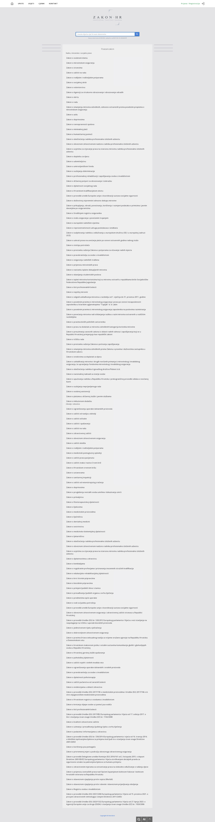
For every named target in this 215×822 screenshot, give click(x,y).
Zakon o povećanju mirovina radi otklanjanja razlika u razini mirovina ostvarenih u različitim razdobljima (105, 315)
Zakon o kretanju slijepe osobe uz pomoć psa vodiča (89, 704)
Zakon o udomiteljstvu (76, 161)
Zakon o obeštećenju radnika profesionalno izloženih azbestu (93, 139)
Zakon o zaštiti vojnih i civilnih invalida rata (84, 662)
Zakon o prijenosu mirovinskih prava (82, 265)
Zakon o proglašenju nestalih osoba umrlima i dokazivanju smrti (93, 492)
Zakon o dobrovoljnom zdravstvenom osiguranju (87, 632)
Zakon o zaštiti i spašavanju (78, 423)
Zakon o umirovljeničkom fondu (80, 166)
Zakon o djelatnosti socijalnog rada (81, 186)
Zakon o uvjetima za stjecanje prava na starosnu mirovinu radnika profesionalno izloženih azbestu (105, 150)
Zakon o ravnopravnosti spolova (80, 124)
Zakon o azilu (72, 114)
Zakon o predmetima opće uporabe (81, 598)
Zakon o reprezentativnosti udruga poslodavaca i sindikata (92, 228)
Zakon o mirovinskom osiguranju (80, 63)
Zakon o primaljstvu (75, 497)
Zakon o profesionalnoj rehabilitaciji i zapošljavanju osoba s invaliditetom (98, 176)
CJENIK (42, 3)
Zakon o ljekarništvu (75, 536)
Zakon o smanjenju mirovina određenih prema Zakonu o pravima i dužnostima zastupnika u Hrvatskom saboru (105, 350)
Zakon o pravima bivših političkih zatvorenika (85, 322)
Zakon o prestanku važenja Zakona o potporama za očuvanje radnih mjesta (99, 250)
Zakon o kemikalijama (75, 563)
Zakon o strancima (74, 67)
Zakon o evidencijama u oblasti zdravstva (84, 687)
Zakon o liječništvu (74, 517)
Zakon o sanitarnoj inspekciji (78, 477)
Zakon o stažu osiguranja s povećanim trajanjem (87, 218)
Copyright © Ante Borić (107, 815)
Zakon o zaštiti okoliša (76, 443)
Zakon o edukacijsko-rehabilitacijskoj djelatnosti (87, 573)
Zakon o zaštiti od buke (76, 418)
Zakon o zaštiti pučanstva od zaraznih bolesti (86, 682)
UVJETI (31, 3)
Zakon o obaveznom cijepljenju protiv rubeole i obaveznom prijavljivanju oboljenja (102, 784)
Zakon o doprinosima (75, 119)
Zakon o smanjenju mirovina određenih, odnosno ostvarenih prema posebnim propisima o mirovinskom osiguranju (105, 108)
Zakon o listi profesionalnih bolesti (81, 287)
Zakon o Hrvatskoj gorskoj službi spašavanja (85, 652)
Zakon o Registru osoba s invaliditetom (83, 789)
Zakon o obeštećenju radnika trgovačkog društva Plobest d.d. (93, 369)
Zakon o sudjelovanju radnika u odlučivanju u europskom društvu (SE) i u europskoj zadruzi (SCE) (105, 234)
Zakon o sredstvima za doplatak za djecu (84, 357)
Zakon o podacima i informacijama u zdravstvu (86, 731)
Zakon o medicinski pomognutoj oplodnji (84, 453)
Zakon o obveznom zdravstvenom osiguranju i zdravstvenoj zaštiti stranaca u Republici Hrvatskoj (104, 614)
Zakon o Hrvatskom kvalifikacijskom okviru (84, 191)
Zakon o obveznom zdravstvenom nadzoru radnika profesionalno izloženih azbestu (102, 144)
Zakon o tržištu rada (75, 339)
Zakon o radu (72, 102)
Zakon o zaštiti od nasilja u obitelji (81, 413)
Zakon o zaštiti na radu (76, 72)
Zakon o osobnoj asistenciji (78, 391)
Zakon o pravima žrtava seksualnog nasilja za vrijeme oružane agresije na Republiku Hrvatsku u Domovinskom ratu (107, 639)
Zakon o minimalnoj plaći (76, 129)
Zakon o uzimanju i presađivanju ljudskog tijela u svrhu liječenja (94, 727)
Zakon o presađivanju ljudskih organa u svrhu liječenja (89, 593)
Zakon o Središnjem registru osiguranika (84, 213)
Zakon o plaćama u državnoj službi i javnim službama (88, 396)
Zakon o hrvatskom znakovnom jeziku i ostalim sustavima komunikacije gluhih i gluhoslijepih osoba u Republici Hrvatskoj (106, 646)
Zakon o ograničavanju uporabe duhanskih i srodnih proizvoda (93, 667)
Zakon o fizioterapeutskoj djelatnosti (82, 502)
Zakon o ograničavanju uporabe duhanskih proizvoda (89, 409)
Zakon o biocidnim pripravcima (79, 583)
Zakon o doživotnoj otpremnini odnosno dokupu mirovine (91, 200)
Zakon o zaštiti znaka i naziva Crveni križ (83, 463)
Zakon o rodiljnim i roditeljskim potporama (84, 77)
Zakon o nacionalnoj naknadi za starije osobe (85, 374)
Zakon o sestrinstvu (75, 526)
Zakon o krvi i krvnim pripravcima (80, 578)
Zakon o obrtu (72, 97)
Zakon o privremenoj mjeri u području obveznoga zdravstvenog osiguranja (98, 751)
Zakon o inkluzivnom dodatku (79, 401)
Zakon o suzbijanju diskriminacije (80, 171)
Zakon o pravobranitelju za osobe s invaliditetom (87, 255)
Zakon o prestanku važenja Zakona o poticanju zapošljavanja (92, 344)
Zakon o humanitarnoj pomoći (79, 134)
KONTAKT (53, 3)
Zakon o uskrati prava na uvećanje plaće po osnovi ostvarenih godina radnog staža (102, 240)
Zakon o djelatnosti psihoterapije (81, 677)
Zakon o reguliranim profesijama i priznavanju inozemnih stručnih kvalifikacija (100, 568)
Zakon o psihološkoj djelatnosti (80, 657)
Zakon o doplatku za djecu (77, 156)
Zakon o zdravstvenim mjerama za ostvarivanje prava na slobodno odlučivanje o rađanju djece (107, 767)
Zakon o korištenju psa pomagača (81, 747)
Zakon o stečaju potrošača (77, 245)
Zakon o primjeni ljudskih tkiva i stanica (83, 588)
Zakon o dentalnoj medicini (78, 521)
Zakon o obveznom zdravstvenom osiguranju (85, 438)
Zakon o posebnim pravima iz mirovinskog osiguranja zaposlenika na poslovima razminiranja (106, 309)
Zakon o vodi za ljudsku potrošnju (81, 603)
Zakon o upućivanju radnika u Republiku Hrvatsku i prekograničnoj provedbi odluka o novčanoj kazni (107, 380)
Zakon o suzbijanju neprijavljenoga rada (83, 386)
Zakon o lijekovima (74, 507)
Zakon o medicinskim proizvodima (80, 512)
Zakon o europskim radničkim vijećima (82, 223)
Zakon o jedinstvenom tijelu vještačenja (83, 628)
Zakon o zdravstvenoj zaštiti (78, 433)
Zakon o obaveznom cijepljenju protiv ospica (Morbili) (89, 779)
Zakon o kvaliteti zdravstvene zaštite (82, 722)
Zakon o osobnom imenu (77, 58)
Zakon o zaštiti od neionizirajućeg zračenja (84, 482)
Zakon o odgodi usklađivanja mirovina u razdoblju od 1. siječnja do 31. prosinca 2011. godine (106, 297)
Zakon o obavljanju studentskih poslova (83, 274)
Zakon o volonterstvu (75, 87)
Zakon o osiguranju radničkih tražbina (82, 260)
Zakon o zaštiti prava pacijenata (80, 458)
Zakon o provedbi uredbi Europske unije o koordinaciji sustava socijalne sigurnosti (102, 196)
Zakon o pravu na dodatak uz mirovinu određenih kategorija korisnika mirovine (100, 327)
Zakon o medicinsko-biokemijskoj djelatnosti (85, 531)
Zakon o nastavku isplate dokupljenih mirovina (86, 270)
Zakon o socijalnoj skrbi (76, 82)
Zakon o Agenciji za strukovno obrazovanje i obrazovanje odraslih (94, 92)
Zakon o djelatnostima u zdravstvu (81, 558)
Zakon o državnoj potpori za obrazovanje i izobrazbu (89, 181)
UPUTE (21, 3)
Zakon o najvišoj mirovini (77, 292)
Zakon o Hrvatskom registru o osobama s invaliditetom (90, 699)
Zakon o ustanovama (75, 472)
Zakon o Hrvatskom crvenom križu (81, 467)
